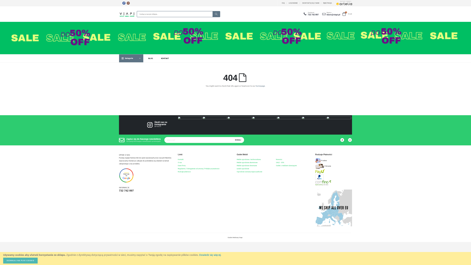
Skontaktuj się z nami (310, 3)
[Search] (216, 14)
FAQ (283, 3)
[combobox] (178, 14)
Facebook (342, 140)
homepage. (260, 86)
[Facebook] (123, 3)
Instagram (350, 140)
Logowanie (293, 3)
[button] (305, 14)
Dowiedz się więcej (210, 254)
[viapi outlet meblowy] (127, 15)
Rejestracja (327, 3)
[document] (235, 258)
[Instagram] (128, 3)
